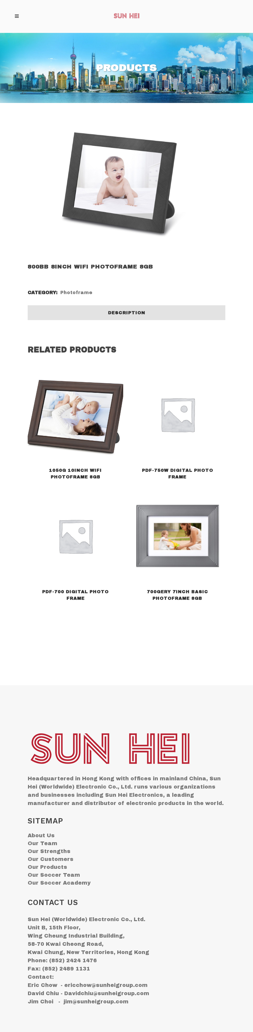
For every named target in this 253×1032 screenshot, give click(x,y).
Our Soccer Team (54, 875)
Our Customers (50, 859)
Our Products (47, 867)
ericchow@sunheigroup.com (106, 985)
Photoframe (76, 292)
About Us (41, 835)
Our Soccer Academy (59, 883)
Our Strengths (49, 851)
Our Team (42, 843)
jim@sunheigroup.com (96, 1001)
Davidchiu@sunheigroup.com (106, 993)
